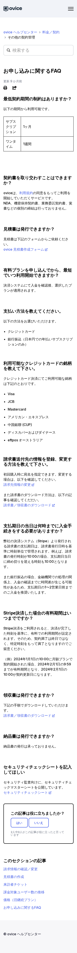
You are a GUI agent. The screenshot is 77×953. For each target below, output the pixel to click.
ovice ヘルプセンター (20, 32)
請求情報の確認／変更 (20, 869)
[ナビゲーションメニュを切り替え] (70, 8)
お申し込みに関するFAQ (22, 907)
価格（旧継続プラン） (20, 900)
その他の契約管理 (21, 37)
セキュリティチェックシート (25, 792)
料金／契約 (50, 32)
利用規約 (26, 193)
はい (19, 822)
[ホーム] (12, 9)
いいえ (38, 822)
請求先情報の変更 (17, 484)
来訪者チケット (15, 884)
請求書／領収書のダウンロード (27, 505)
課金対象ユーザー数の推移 (23, 892)
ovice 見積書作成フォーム (23, 249)
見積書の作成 (13, 877)
